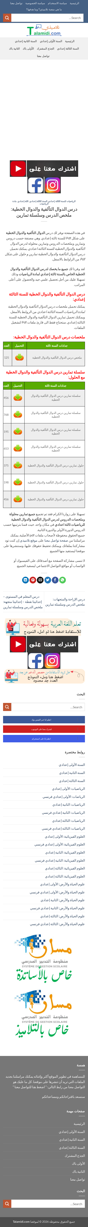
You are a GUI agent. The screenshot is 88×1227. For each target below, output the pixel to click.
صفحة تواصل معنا (56, 540)
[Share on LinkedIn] (25, 580)
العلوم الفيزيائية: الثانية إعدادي (65, 852)
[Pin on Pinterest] (32, 580)
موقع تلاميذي (28, 540)
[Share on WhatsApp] (62, 580)
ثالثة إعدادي (23, 201)
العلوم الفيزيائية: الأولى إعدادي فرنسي (59, 844)
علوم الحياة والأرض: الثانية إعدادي (63, 900)
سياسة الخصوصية (35, 3)
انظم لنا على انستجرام (41, 738)
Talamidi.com (21, 1221)
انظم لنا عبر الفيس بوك (41, 719)
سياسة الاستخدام (57, 3)
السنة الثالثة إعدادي (68, 48)
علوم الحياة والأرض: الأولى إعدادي (62, 884)
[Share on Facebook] (55, 580)
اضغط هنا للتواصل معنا (30, 1087)
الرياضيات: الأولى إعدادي (68, 788)
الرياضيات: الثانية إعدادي (68, 804)
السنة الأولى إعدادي (51, 41)
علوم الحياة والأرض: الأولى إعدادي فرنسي (57, 892)
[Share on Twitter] (47, 580)
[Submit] (7, 18)
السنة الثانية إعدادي (26, 41)
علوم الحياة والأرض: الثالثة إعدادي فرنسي (57, 924)
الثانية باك (14, 48)
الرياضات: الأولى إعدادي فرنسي (64, 796)
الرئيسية (74, 3)
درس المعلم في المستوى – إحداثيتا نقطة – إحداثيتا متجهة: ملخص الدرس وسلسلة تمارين (23, 601)
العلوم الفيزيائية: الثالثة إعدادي (65, 868)
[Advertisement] (44, 106)
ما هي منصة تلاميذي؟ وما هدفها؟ (44, 9)
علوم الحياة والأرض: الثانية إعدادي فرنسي (57, 908)
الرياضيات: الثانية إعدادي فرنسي (63, 812)
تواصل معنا (16, 3)
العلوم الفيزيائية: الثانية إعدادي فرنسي (60, 860)
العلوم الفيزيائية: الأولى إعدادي (65, 836)
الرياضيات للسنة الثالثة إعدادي (62, 201)
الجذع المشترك (45, 48)
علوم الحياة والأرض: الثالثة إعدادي (62, 916)
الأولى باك (28, 48)
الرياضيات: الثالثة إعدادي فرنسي (63, 828)
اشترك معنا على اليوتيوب (41, 729)
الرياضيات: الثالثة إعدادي (68, 820)
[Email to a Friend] (40, 580)
